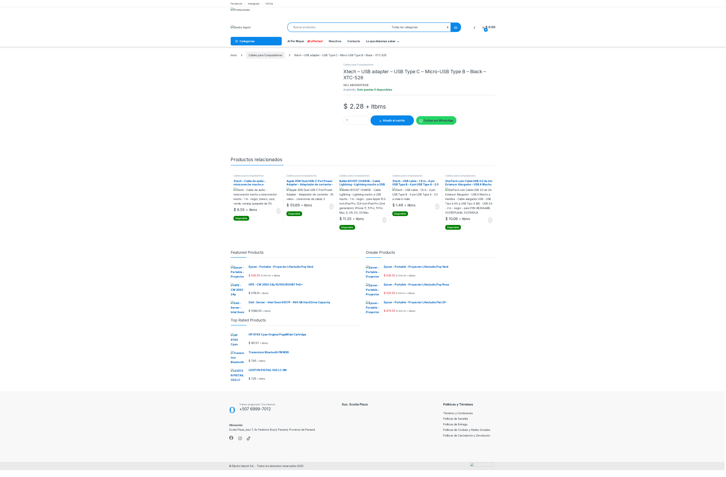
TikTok (269, 3)
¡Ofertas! (317, 41)
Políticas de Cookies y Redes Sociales (466, 429)
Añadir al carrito (394, 120)
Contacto (353, 41)
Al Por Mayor (295, 41)
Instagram (254, 3)
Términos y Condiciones (458, 413)
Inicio (234, 55)
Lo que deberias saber (381, 41)
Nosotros (335, 41)
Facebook (236, 3)
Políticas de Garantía (455, 418)
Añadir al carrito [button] (277, 211)
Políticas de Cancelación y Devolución (466, 435)
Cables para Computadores (265, 55)
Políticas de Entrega (455, 424)
